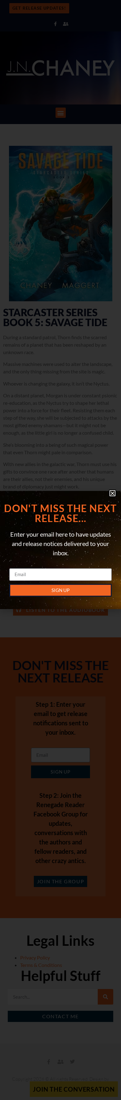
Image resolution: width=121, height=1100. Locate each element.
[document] (60, 550)
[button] (112, 493)
